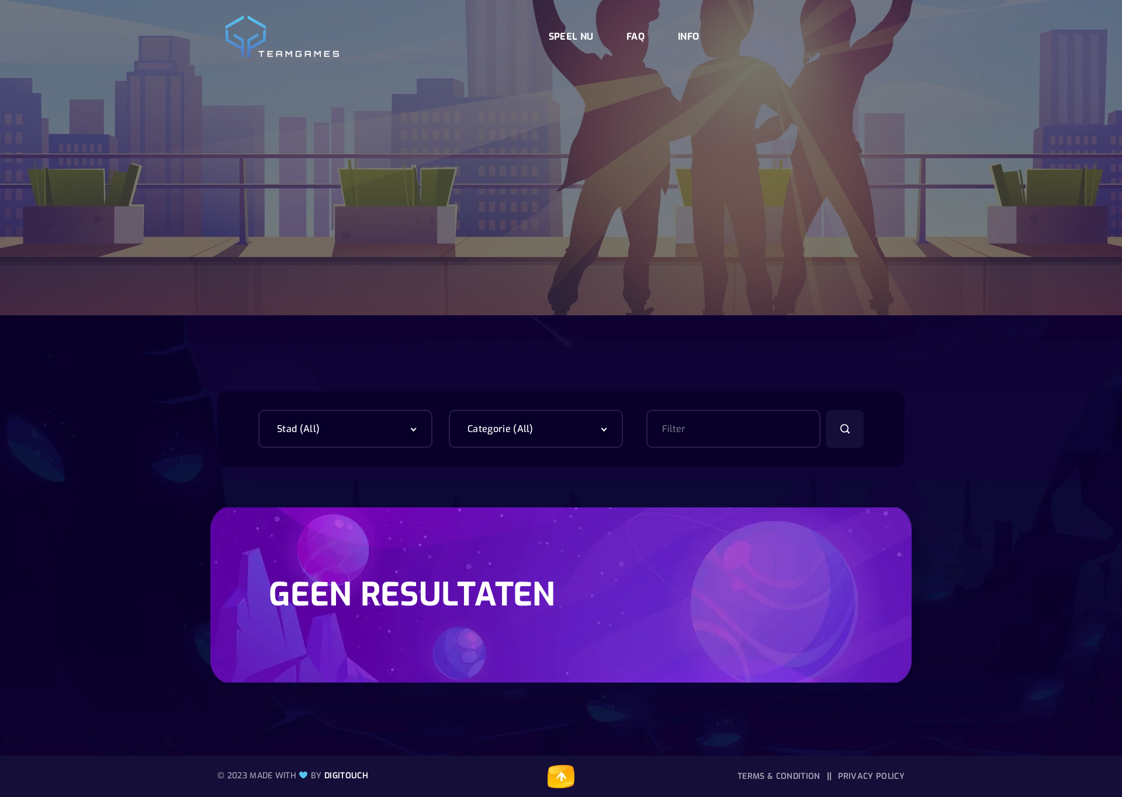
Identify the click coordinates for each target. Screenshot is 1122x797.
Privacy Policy (871, 776)
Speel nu (571, 36)
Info (688, 36)
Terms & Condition (778, 776)
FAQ (635, 36)
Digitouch (346, 775)
